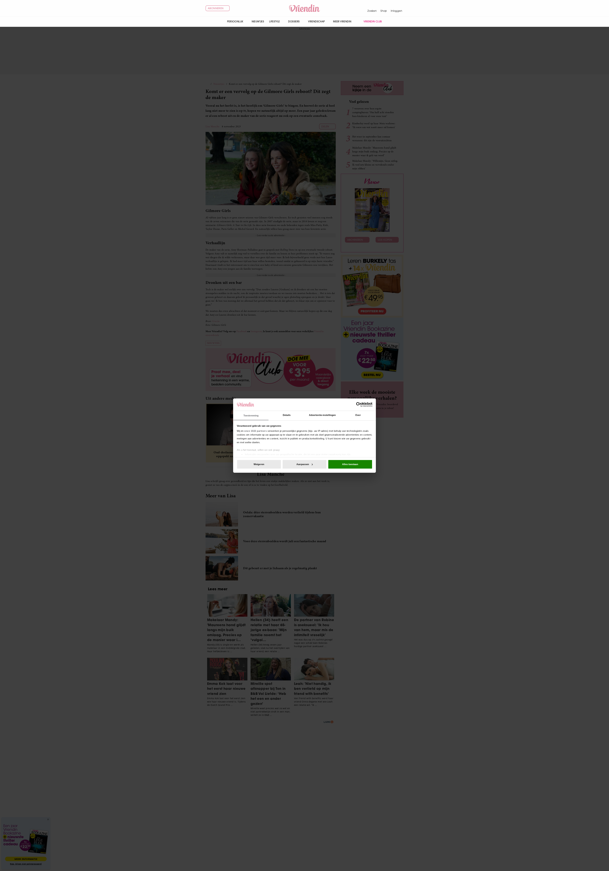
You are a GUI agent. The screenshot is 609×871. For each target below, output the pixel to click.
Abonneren (216, 8)
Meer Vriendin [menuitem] (342, 21)
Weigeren (259, 464)
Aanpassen (302, 464)
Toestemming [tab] (251, 415)
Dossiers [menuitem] (294, 21)
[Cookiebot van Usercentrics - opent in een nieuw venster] (358, 404)
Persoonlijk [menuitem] (235, 21)
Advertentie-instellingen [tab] (322, 415)
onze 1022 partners (255, 430)
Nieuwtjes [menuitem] (258, 21)
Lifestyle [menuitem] (274, 21)
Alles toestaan (350, 464)
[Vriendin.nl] (304, 8)
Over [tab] (358, 415)
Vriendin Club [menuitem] (372, 21)
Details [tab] (287, 415)
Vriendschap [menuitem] (316, 21)
